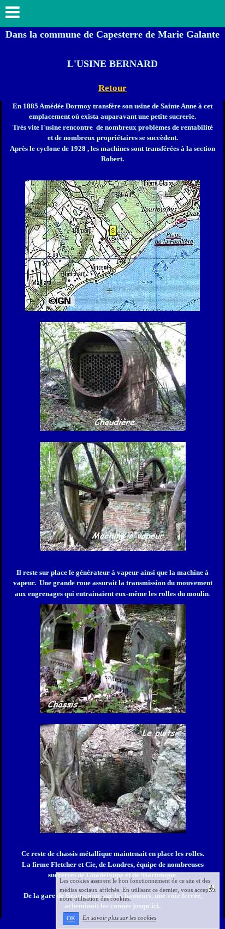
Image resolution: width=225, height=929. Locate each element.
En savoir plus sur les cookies (119, 918)
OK (71, 918)
